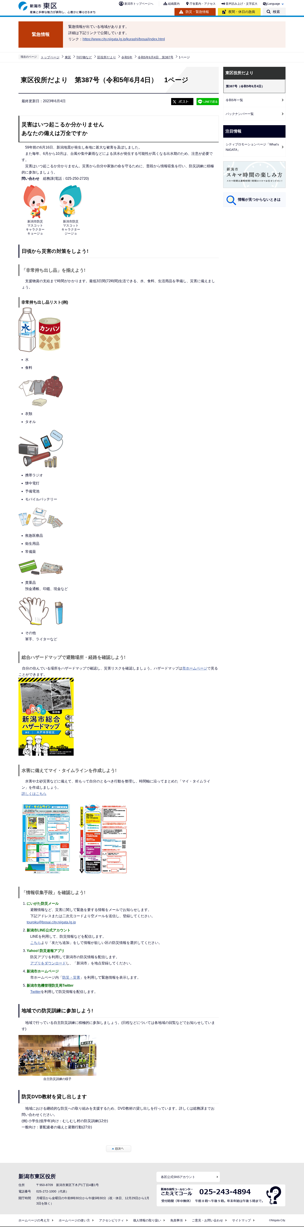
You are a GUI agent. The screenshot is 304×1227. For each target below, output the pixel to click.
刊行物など (84, 57)
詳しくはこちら (34, 794)
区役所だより (106, 57)
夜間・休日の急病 (241, 12)
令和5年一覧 (234, 100)
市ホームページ (194, 668)
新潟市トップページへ (138, 3)
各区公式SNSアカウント (178, 1177)
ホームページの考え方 (34, 1220)
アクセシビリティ (111, 1220)
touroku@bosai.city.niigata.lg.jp (51, 922)
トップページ (50, 57)
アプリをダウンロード (48, 963)
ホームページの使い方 (74, 1220)
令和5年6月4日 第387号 (155, 57)
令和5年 (126, 57)
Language (274, 3)
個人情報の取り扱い (147, 1220)
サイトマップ (241, 1220)
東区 (68, 57)
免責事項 (176, 1220)
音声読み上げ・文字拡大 (241, 3)
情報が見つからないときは (259, 199)
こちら (35, 943)
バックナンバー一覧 (240, 114)
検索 (276, 12)
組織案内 (174, 3)
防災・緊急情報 (197, 12)
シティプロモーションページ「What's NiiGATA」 (252, 147)
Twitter (35, 992)
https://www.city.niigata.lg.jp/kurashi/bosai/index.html (124, 39)
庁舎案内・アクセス (203, 3)
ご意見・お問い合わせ (207, 1220)
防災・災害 (71, 977)
